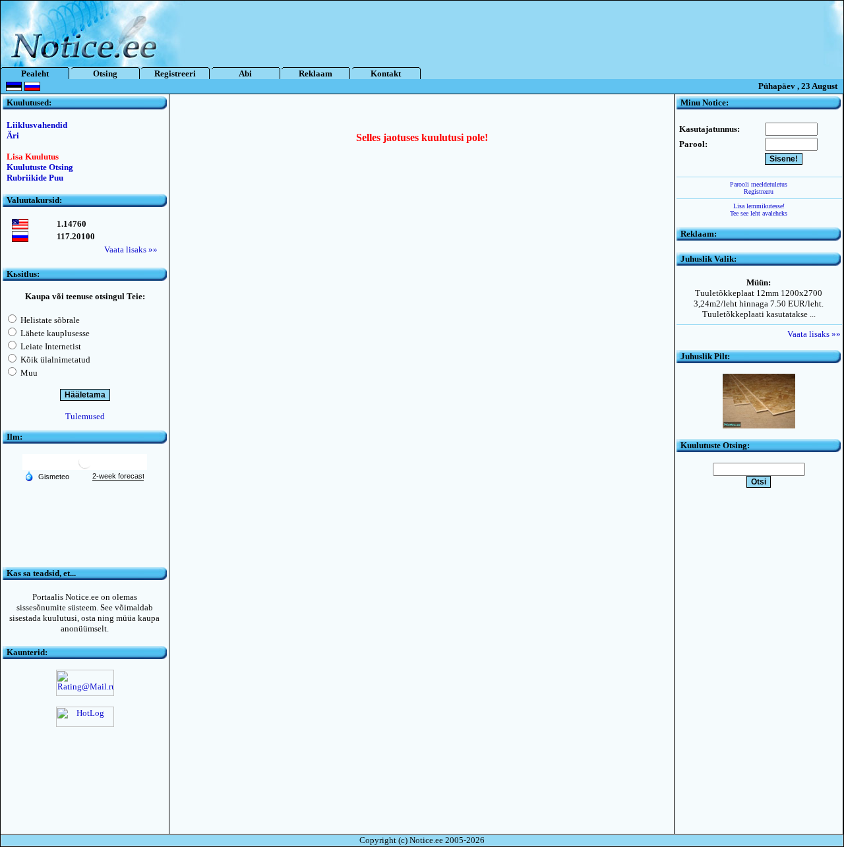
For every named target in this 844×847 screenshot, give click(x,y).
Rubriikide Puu (35, 178)
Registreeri (175, 73)
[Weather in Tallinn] (85, 467)
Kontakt (386, 73)
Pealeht (35, 73)
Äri (13, 135)
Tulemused (85, 416)
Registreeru (758, 191)
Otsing (105, 73)
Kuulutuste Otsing (40, 167)
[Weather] (47, 476)
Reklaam (315, 73)
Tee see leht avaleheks (758, 213)
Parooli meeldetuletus (758, 184)
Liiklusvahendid (37, 125)
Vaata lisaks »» (131, 249)
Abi (245, 73)
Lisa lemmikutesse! (759, 206)
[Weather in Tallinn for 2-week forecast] (118, 476)
